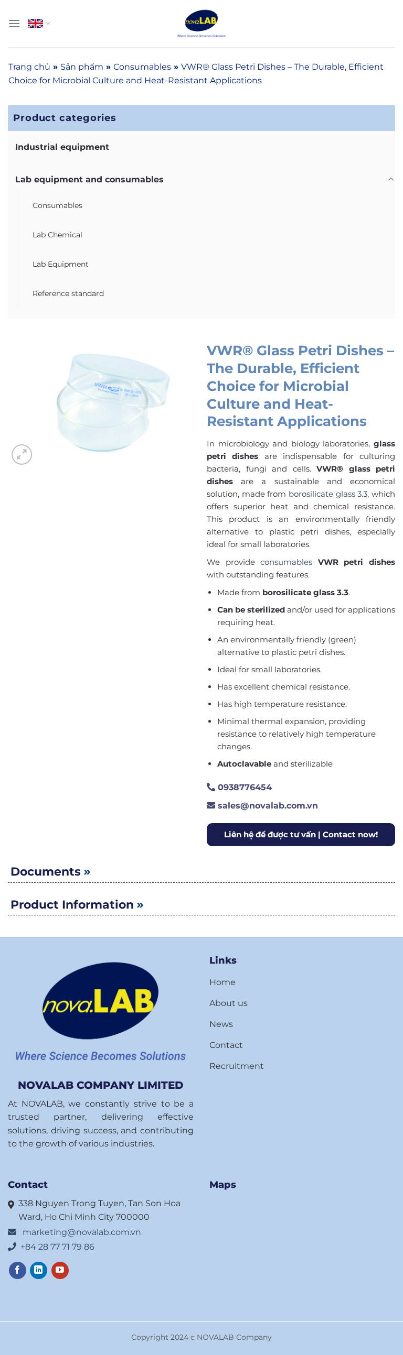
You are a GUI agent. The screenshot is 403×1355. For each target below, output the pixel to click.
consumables (286, 562)
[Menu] (14, 23)
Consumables (142, 67)
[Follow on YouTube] (60, 1270)
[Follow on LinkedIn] (38, 1270)
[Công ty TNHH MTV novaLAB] (201, 23)
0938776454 (243, 787)
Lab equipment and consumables (89, 179)
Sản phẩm (81, 67)
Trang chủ (29, 67)
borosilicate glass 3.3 (328, 494)
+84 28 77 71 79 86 (57, 1247)
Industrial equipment (62, 147)
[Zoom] (22, 454)
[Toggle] (391, 179)
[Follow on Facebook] (17, 1270)
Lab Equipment (61, 264)
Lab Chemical (57, 234)
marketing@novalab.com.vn (80, 1232)
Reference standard (68, 293)
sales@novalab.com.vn (266, 806)
